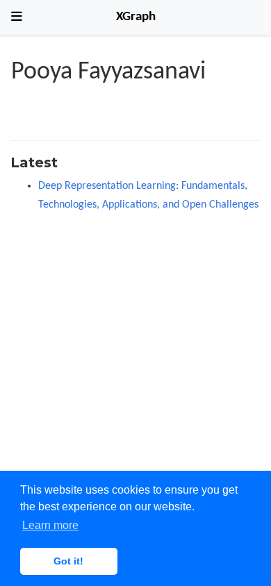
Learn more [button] (50, 525)
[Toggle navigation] (16, 17)
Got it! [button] (68, 561)
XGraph (136, 17)
